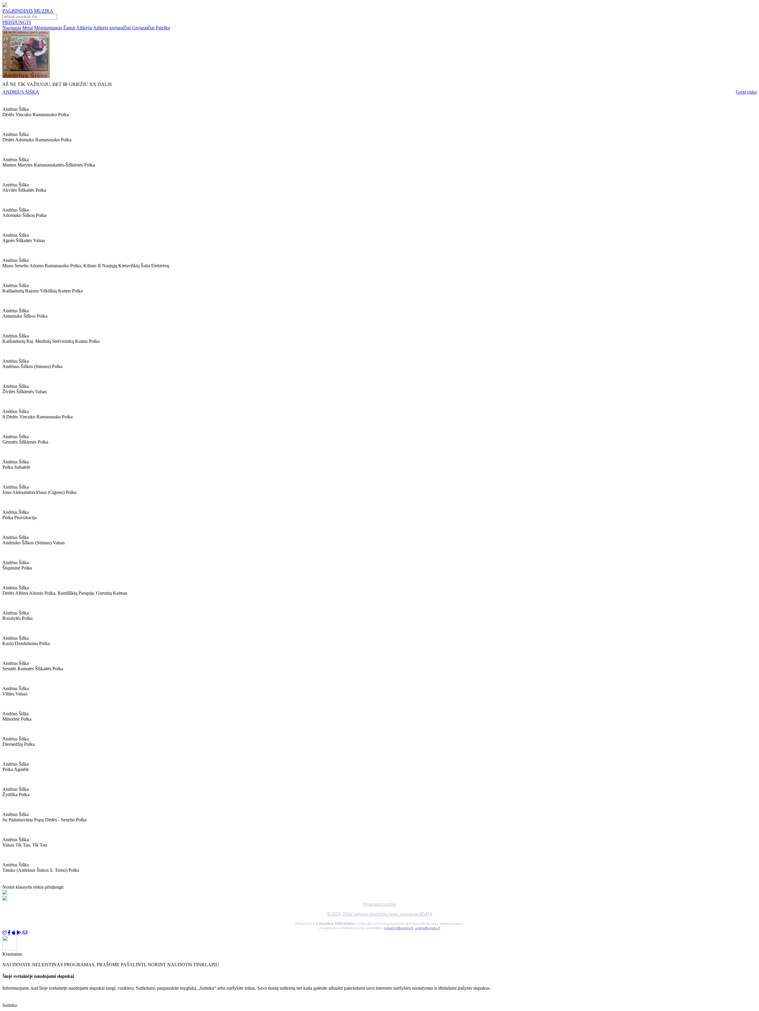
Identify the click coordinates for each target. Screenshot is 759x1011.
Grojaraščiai (143, 27)
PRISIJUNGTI (16, 22)
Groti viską (746, 92)
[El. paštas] (25, 932)
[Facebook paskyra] (9, 932)
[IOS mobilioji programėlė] (13, 932)
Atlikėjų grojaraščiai (112, 27)
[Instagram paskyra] (4, 932)
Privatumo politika (379, 904)
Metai (27, 27)
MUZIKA (43, 10)
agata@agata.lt (427, 928)
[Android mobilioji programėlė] (19, 932)
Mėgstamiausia (48, 27)
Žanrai (69, 27)
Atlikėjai (84, 27)
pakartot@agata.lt (398, 928)
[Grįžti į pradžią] (4, 5)
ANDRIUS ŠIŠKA (20, 92)
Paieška (163, 27)
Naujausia (11, 27)
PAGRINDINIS (17, 10)
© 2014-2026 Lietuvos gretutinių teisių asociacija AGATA (379, 914)
